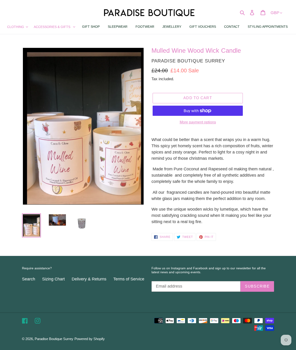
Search (28, 279)
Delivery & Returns (89, 279)
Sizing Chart (53, 279)
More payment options (198, 122)
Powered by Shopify (89, 339)
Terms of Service (128, 279)
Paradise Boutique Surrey (54, 339)
